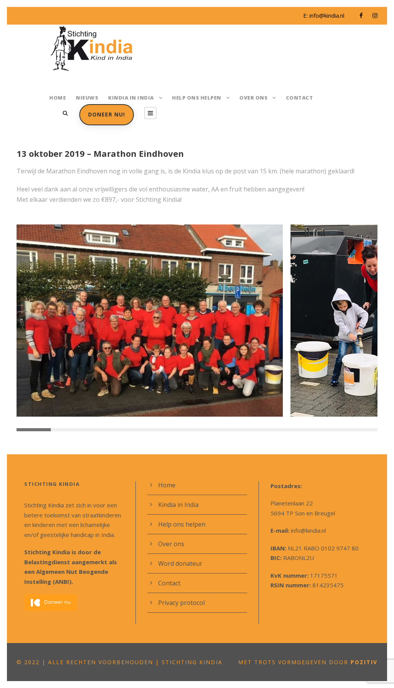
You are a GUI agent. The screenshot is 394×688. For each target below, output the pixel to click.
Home (57, 97)
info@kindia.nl (326, 15)
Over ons (253, 97)
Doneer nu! (106, 114)
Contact (299, 97)
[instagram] (374, 15)
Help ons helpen (196, 97)
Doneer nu (57, 602)
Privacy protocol (181, 602)
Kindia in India (131, 97)
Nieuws (87, 97)
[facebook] (361, 15)
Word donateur (180, 563)
